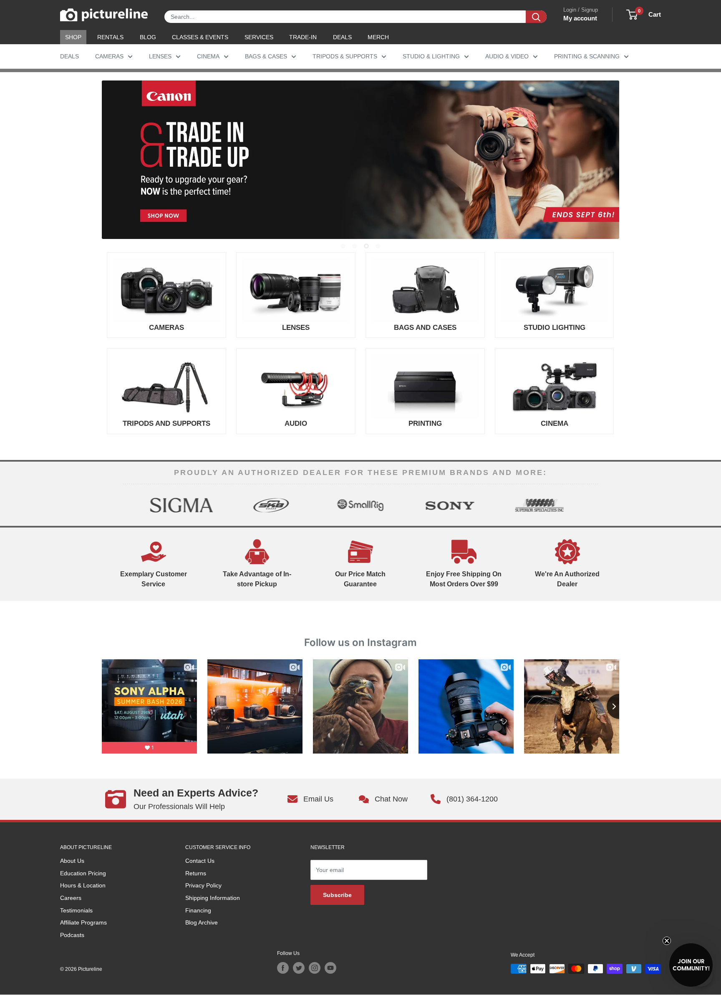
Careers (70, 897)
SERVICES (259, 37)
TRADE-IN (303, 37)
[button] (691, 965)
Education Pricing (83, 873)
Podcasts (72, 935)
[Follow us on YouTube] (330, 968)
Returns (195, 873)
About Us (72, 860)
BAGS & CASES (266, 56)
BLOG (148, 37)
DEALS (342, 37)
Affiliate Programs (83, 922)
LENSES (160, 56)
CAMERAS (109, 56)
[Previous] (130, 505)
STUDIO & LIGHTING (431, 56)
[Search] (536, 16)
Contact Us (199, 860)
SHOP (73, 37)
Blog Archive (201, 922)
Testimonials (76, 910)
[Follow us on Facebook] (283, 968)
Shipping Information (212, 897)
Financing (198, 910)
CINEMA (208, 56)
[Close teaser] (667, 941)
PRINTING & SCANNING (587, 56)
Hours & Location (83, 885)
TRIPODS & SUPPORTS (345, 56)
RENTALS (110, 37)
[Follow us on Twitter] (299, 968)
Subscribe (337, 895)
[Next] (591, 505)
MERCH (378, 37)
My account (580, 18)
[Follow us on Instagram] (314, 968)
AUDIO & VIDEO (507, 56)
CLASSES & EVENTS (200, 37)
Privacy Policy (203, 885)
